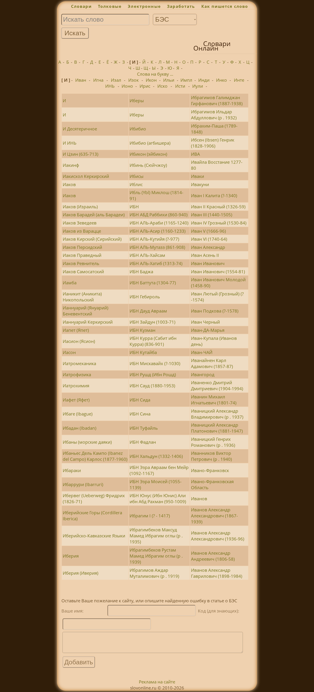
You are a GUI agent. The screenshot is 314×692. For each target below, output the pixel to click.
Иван (80, 80)
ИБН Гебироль (145, 297)
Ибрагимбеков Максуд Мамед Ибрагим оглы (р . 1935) (156, 536)
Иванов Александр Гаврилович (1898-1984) (216, 573)
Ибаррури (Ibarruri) (83, 484)
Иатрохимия (76, 386)
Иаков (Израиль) (80, 207)
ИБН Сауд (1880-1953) (152, 386)
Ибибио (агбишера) (150, 143)
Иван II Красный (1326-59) (218, 207)
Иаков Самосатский (83, 272)
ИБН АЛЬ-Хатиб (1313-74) (156, 263)
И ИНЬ (69, 143)
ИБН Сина (140, 414)
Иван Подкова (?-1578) (214, 311)
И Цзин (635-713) (80, 154)
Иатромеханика (79, 363)
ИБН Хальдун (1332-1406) (156, 456)
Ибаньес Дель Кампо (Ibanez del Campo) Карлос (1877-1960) (95, 456)
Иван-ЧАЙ (201, 352)
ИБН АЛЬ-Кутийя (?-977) (154, 239)
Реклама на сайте (157, 682)
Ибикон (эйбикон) (148, 154)
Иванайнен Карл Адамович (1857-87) (212, 363)
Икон (151, 80)
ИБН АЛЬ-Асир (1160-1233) (158, 231)
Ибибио (138, 129)
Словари (81, 6)
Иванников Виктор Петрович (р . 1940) (211, 456)
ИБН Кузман (142, 330)
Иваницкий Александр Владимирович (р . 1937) (217, 414)
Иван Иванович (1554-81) (218, 272)
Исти (180, 86)
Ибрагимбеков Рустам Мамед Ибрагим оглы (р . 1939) (156, 556)
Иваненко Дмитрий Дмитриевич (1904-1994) (217, 385)
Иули (197, 86)
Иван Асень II (205, 255)
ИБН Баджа (141, 272)
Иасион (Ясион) (79, 341)
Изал (116, 80)
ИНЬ (109, 86)
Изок (133, 80)
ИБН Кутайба (143, 352)
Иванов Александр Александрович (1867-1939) (214, 516)
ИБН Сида (140, 400)
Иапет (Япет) (76, 330)
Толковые (110, 6)
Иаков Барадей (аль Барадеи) (94, 215)
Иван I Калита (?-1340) (214, 195)
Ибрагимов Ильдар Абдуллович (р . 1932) (214, 115)
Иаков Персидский (82, 247)
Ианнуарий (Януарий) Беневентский (85, 311)
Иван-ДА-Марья (207, 330)
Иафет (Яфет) (76, 400)
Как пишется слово (224, 6)
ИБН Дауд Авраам (148, 311)
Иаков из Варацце (82, 231)
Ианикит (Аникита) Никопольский (82, 297)
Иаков (69, 184)
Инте (239, 80)
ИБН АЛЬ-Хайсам (147, 255)
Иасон (69, 352)
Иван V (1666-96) (208, 231)
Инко (221, 80)
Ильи (168, 80)
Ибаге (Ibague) (77, 414)
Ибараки (72, 470)
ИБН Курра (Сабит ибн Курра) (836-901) (153, 341)
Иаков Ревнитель (81, 263)
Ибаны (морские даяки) (87, 442)
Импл (186, 80)
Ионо (127, 86)
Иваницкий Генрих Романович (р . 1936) (213, 442)
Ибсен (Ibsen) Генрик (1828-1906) (212, 143)
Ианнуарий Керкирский (88, 322)
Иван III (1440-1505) (211, 215)
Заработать (181, 6)
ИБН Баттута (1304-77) (153, 283)
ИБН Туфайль (144, 428)
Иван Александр (208, 247)
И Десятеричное (80, 129)
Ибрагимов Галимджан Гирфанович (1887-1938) (217, 100)
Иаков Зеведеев (79, 223)
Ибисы (136, 176)
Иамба (70, 283)
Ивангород (202, 374)
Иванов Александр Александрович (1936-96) (217, 536)
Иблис (136, 184)
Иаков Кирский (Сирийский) (92, 239)
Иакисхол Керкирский (86, 176)
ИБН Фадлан (143, 442)
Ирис (145, 86)
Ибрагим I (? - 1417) (150, 516)
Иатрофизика (77, 374)
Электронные (144, 6)
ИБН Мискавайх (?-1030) (155, 363)
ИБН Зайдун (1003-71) (152, 322)
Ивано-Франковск (210, 470)
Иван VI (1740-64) (209, 239)
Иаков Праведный (82, 255)
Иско (162, 86)
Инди (204, 80)
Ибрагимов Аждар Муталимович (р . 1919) (154, 573)
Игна (98, 80)
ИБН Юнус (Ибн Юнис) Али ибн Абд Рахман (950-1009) (158, 498)
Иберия (71, 556)
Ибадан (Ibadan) (79, 428)
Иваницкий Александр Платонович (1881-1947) (217, 428)
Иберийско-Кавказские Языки (94, 536)
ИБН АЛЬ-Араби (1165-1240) (159, 223)
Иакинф (71, 165)
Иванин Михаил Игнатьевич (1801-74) (213, 400)
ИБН (134, 207)
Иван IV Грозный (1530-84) (218, 223)
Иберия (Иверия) (80, 573)
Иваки (197, 176)
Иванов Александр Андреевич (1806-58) (213, 556)
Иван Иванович (208, 263)
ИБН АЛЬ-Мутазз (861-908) (157, 247)
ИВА (195, 154)
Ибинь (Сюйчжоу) (148, 165)
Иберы (137, 101)
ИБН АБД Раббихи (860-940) (159, 215)
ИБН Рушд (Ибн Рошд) (153, 374)
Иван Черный (205, 322)
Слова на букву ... (155, 74)
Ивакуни (200, 184)
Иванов (199, 499)
